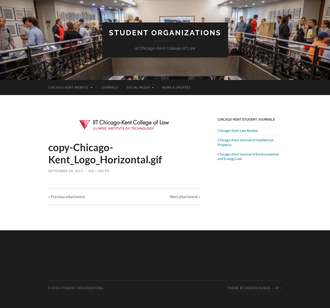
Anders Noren (257, 288)
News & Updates (176, 87)
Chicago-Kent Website (68, 87)
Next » (185, 196)
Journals (109, 87)
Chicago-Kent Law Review (238, 130)
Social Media (138, 87)
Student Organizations (165, 33)
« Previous (66, 196)
